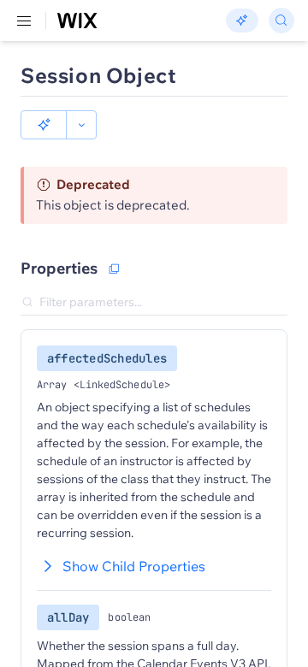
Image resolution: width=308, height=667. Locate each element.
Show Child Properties (133, 566)
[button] (43, 125)
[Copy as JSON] (113, 268)
